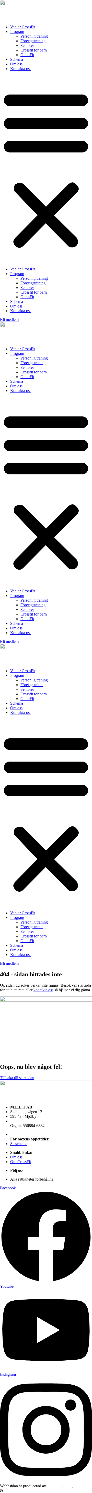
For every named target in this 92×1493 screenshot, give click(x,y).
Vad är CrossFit (22, 27)
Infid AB (54, 1486)
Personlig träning (34, 36)
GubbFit (27, 55)
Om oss (16, 64)
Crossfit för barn (33, 50)
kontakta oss (43, 990)
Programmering (16, 1490)
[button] (46, 169)
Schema (16, 59)
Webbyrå (81, 1486)
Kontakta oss (20, 68)
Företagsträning (32, 41)
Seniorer (27, 45)
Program (17, 31)
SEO (68, 1486)
